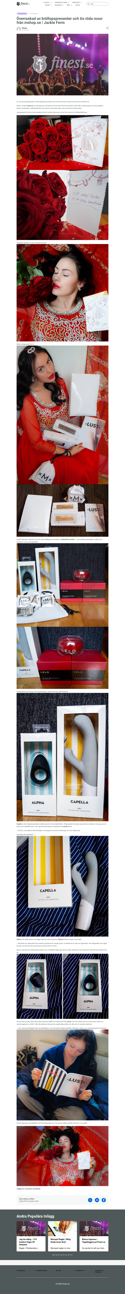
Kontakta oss (80, 1270)
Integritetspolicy (41, 1270)
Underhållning (61, 2)
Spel (68, 5)
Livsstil (46, 2)
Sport (47, 5)
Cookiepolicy (21, 1270)
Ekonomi (58, 5)
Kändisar (76, 2)
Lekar (77, 5)
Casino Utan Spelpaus (99, 1271)
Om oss (58, 1270)
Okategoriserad (22, 13)
